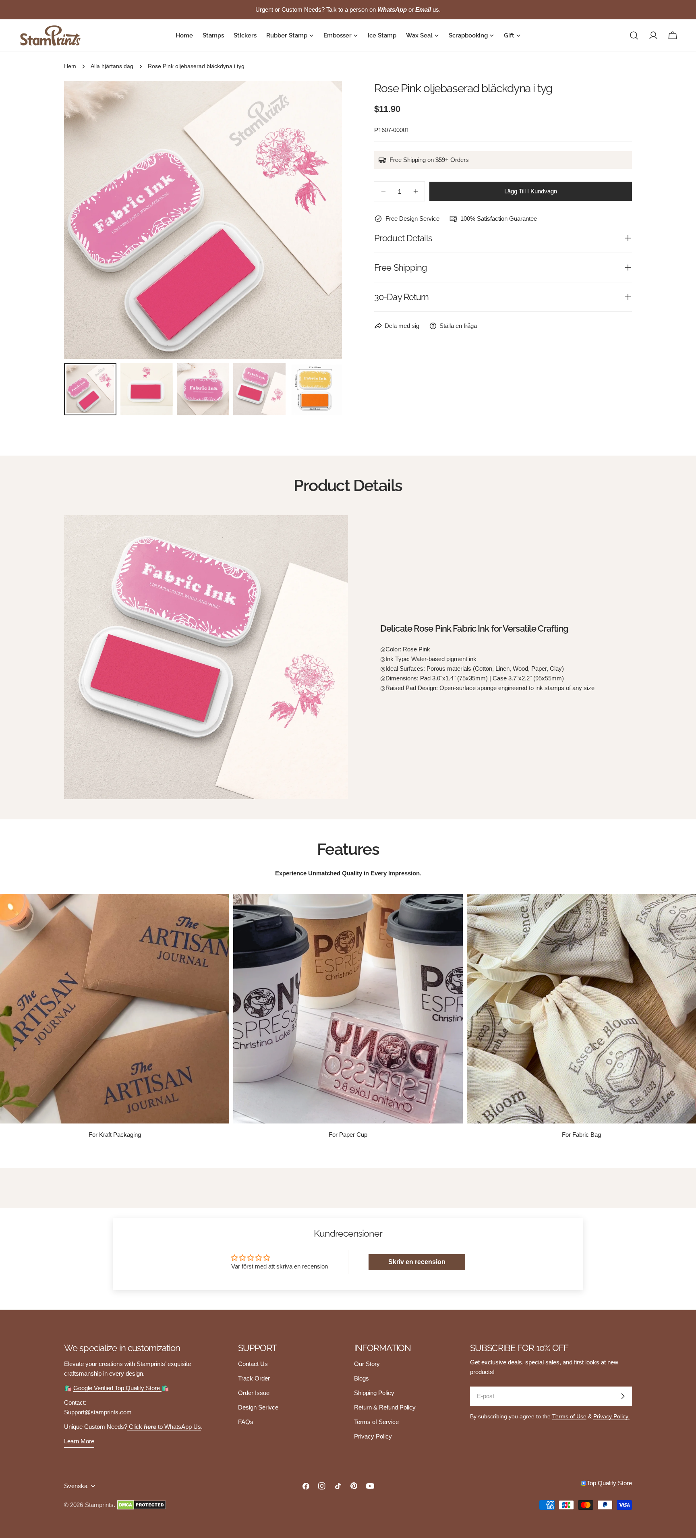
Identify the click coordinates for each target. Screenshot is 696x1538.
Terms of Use (569, 1417)
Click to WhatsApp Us (164, 1426)
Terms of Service (376, 1421)
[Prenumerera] (622, 1396)
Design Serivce (258, 1407)
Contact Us (253, 1363)
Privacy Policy (373, 1436)
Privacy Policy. (611, 1417)
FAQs (245, 1421)
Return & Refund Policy (385, 1407)
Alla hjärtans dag (112, 66)
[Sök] (634, 35)
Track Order (254, 1378)
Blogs (361, 1378)
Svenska (75, 1485)
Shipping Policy (374, 1392)
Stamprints (99, 1504)
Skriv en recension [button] (416, 1261)
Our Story (367, 1363)
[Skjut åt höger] (322, 220)
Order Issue (253, 1392)
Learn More (79, 1441)
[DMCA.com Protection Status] (141, 1505)
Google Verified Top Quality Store (117, 1388)
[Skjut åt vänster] (83, 220)
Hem (70, 66)
